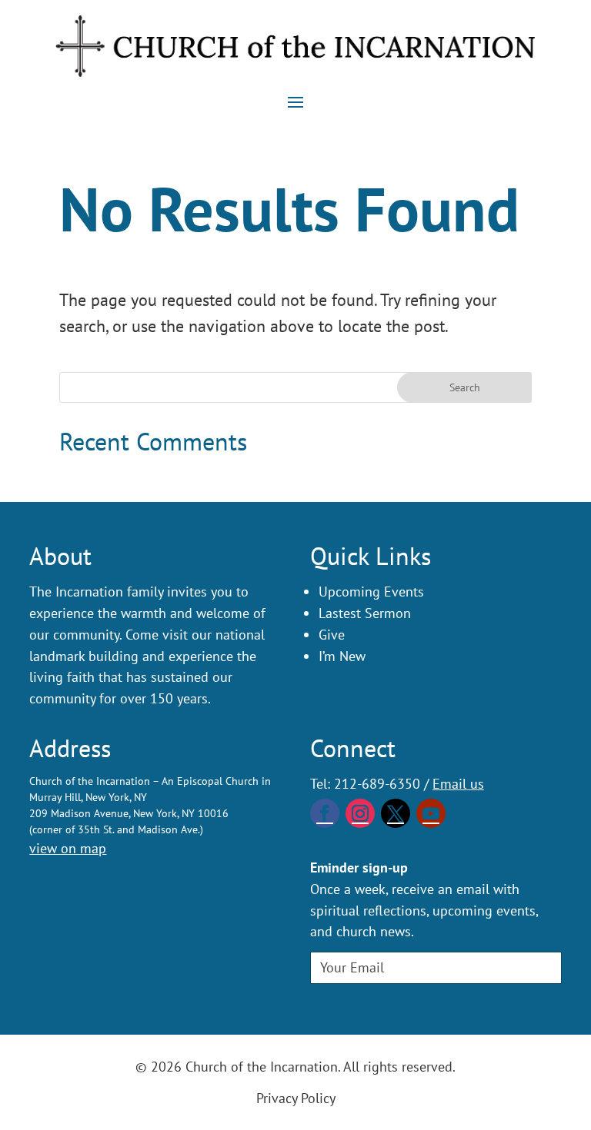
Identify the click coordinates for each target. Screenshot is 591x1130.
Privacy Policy (296, 1098)
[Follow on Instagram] (360, 813)
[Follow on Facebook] (324, 813)
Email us (458, 784)
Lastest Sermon (365, 613)
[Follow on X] (395, 813)
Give (332, 634)
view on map (67, 848)
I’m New (342, 656)
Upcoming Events (371, 591)
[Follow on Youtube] (431, 813)
